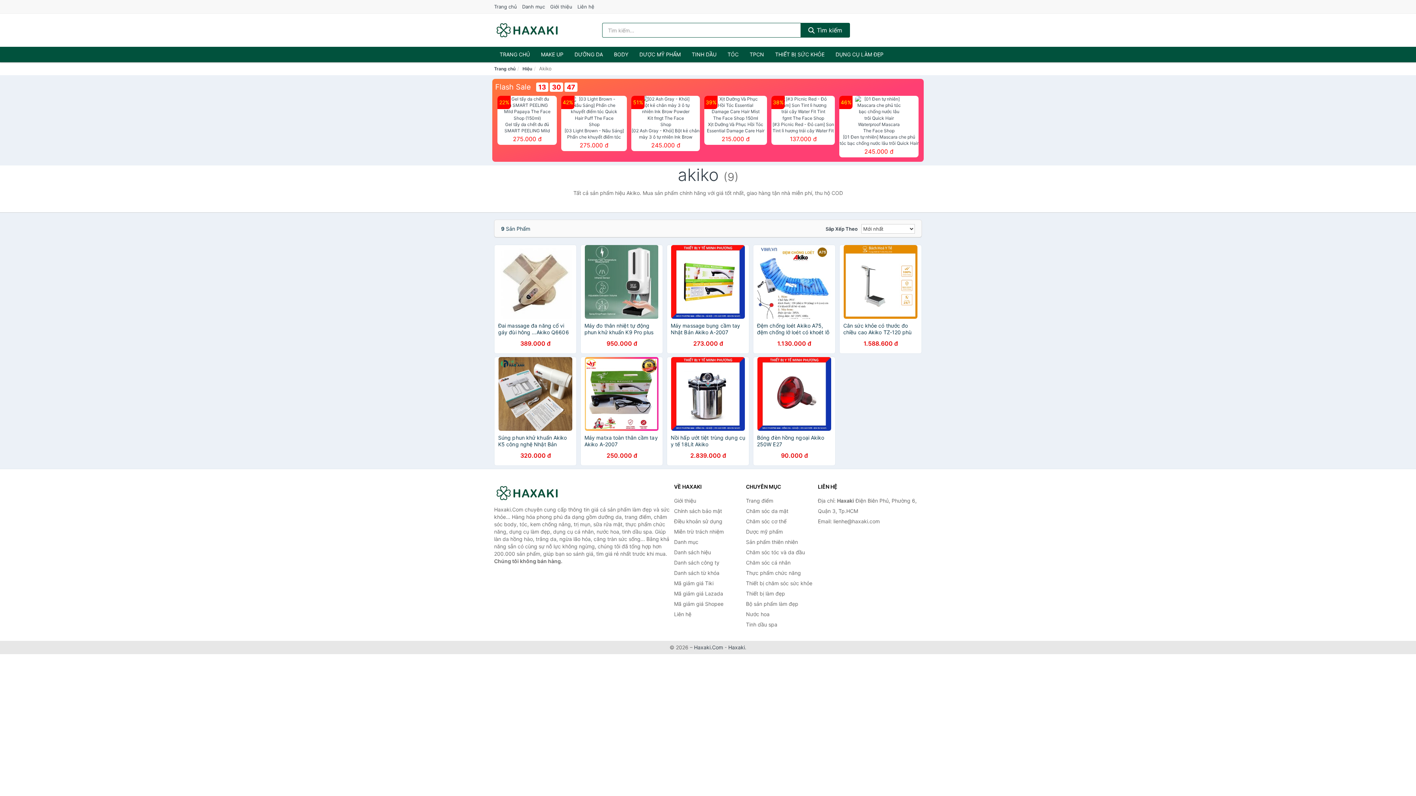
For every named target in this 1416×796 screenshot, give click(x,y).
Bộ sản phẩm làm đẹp (772, 604)
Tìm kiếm (828, 30)
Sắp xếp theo (842, 229)
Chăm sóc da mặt (767, 511)
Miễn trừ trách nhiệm (699, 531)
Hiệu (527, 68)
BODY (621, 54)
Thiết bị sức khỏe (800, 54)
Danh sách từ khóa (696, 573)
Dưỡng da (589, 54)
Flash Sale (513, 87)
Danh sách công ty (696, 562)
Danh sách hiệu (692, 552)
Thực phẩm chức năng (773, 573)
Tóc (733, 54)
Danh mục (533, 7)
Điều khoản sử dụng (698, 521)
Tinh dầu (704, 54)
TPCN (757, 54)
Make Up (552, 54)
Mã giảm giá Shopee (698, 604)
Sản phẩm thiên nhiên (772, 542)
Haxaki (736, 647)
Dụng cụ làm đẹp (860, 54)
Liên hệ (585, 7)
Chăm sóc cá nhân (768, 562)
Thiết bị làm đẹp (765, 593)
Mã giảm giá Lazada (698, 593)
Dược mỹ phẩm (660, 54)
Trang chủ (505, 7)
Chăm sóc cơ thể (766, 521)
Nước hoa (758, 614)
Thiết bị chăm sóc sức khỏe (779, 583)
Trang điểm (759, 501)
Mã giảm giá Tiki (694, 583)
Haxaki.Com (708, 647)
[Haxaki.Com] (527, 30)
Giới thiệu (561, 7)
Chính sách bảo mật (698, 511)
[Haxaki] (531, 493)
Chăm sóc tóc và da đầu (775, 552)
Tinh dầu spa (761, 624)
